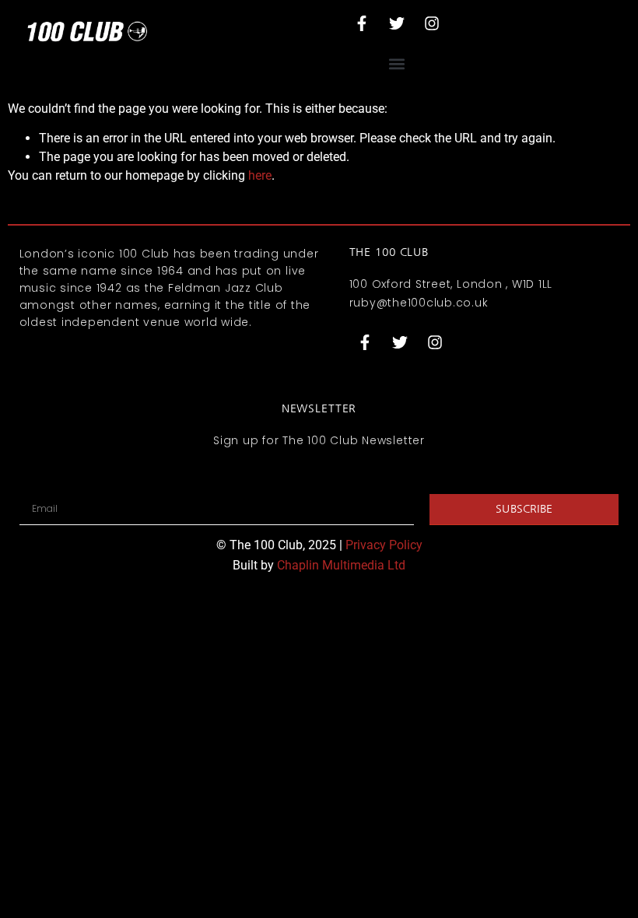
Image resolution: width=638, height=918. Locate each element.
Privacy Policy (383, 545)
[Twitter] (396, 23)
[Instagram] (431, 23)
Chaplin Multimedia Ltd (341, 565)
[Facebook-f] (361, 23)
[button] (397, 63)
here (260, 175)
